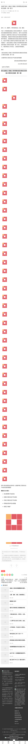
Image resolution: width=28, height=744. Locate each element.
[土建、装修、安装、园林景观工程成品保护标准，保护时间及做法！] (5, 596)
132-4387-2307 (20, 679)
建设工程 (12, 31)
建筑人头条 (12, 11)
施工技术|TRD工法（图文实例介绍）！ (17, 659)
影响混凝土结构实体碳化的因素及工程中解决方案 (18, 640)
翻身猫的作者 (17, 713)
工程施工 (15, 42)
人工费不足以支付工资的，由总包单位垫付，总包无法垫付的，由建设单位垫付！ (18, 620)
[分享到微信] (2, 575)
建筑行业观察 (14, 555)
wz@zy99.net (22, 677)
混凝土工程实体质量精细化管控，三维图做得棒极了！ (18, 588)
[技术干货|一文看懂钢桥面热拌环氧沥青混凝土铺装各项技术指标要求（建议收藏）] (5, 654)
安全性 (8, 12)
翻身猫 (7, 560)
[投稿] (24, 2)
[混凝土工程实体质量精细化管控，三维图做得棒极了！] (5, 589)
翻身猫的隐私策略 (18, 717)
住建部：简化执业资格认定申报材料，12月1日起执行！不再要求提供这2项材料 (7, 581)
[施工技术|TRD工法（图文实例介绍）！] (5, 661)
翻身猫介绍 (17, 711)
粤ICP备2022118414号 (14, 736)
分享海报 (25, 574)
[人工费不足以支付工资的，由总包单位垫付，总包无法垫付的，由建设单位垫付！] (5, 622)
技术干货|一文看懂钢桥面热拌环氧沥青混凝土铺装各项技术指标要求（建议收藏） (18, 653)
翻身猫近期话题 (18, 715)
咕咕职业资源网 (14, 2)
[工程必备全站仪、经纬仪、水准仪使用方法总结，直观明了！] (5, 615)
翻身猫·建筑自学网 (5, 672)
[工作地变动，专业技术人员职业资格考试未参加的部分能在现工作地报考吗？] (5, 628)
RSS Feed (17, 723)
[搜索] (4, 2)
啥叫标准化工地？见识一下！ (17, 633)
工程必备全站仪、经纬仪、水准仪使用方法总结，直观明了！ (18, 614)
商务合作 (16, 721)
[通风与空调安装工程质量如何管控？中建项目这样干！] (5, 609)
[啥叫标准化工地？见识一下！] (5, 635)
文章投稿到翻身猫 (18, 719)
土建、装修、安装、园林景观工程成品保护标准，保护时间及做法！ (18, 594)
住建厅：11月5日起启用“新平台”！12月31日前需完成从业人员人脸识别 (20, 581)
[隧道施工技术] (5, 602)
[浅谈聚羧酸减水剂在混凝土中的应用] (5, 648)
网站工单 (21, 674)
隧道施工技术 (13, 601)
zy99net (19, 685)
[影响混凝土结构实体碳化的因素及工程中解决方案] (5, 641)
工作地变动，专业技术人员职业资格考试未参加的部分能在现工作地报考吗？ (18, 627)
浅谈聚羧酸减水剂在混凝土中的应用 (18, 646)
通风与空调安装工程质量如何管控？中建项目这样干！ (17, 607)
